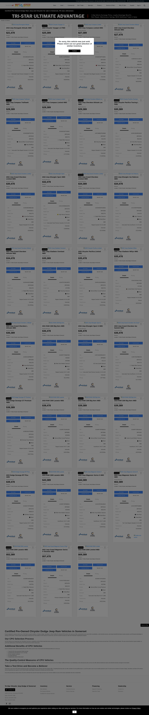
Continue (74, 50)
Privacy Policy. (136, 708)
